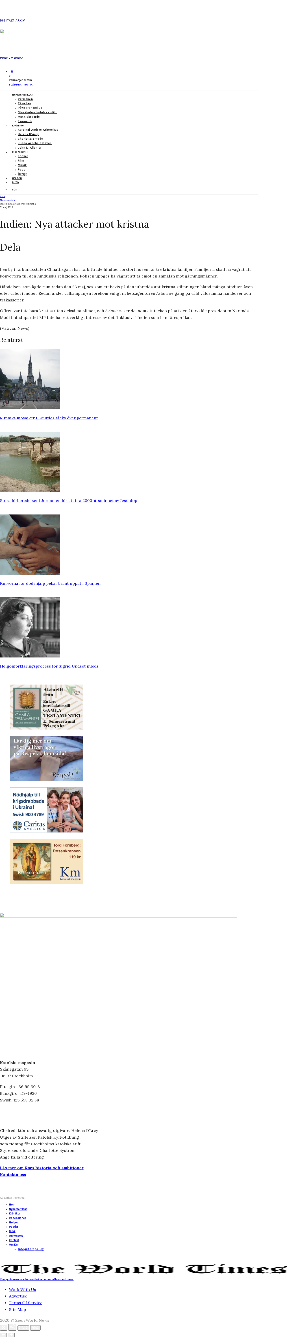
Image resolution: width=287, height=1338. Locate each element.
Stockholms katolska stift (37, 112)
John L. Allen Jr (29, 147)
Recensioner (20, 152)
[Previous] (3, 1335)
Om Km (13, 1244)
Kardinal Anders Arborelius (38, 129)
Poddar (13, 1226)
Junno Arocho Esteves (35, 143)
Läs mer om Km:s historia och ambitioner (42, 1167)
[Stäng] (3, 1328)
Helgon (17, 178)
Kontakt (14, 1240)
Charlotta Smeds (30, 138)
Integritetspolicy (31, 1249)
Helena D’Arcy (28, 134)
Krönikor (18, 125)
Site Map (17, 1309)
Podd (22, 169)
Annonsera (16, 1235)
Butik (15, 182)
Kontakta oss (13, 1174)
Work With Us (22, 1289)
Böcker (23, 156)
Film (21, 160)
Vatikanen (25, 99)
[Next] (11, 1335)
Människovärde (29, 116)
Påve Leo (24, 103)
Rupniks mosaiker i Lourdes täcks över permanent (49, 417)
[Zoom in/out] (35, 1328)
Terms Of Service (25, 1302)
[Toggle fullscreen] (23, 1328)
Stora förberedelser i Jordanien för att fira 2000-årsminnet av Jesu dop (68, 500)
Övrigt (22, 174)
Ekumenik (25, 121)
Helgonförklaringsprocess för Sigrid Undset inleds (49, 666)
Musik (22, 165)
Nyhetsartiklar (22, 94)
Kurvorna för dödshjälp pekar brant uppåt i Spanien (50, 583)
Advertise (18, 1296)
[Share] (12, 1327)
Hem (12, 1204)
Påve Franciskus (30, 107)
